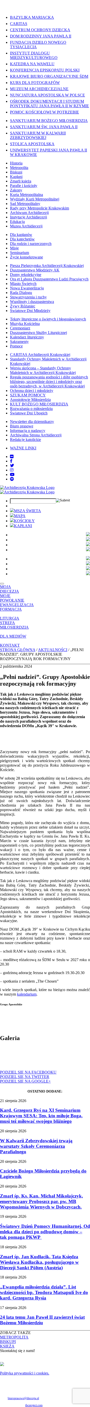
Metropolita (19, 167)
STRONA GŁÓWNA (17, 650)
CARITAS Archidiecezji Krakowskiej (40, 354)
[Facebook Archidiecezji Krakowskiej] (11, 461)
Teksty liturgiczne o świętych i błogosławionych (48, 319)
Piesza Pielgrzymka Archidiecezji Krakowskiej (47, 265)
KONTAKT (10, 645)
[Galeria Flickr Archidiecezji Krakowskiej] (12, 456)
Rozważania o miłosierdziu (31, 408)
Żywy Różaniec (22, 306)
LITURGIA (9, 618)
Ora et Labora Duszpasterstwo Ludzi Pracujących (49, 279)
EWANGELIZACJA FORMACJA (17, 607)
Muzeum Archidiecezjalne (39, 89)
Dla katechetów (22, 239)
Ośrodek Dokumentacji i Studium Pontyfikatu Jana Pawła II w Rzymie (49, 103)
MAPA (20, 516)
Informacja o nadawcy (27, 430)
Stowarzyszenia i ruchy (28, 297)
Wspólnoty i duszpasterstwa (32, 301)
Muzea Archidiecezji (26, 226)
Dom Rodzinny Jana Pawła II (40, 36)
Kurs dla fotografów (35, 82)
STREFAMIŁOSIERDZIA (14, 625)
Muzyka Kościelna (25, 323)
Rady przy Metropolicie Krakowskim (39, 208)
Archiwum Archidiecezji (29, 212)
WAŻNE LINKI (23, 448)
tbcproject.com (33, 1405)
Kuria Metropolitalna (26, 194)
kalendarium (26, 994)
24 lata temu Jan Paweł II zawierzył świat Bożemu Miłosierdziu (42, 1320)
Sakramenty (19, 341)
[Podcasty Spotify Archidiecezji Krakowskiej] (12, 479)
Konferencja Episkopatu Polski (45, 70)
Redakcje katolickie (25, 439)
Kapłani (16, 176)
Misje (14, 248)
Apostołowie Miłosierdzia (30, 399)
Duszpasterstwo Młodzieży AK (35, 270)
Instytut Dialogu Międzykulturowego (34, 55)
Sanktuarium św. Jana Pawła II (44, 127)
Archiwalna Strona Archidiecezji (36, 435)
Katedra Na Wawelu (32, 64)
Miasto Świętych (23, 283)
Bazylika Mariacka (32, 17)
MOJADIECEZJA (9, 589)
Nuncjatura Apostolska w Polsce (47, 95)
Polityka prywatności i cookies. (24, 1373)
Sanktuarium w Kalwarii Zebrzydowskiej (38, 135)
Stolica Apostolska (32, 144)
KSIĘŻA (7, 1346)
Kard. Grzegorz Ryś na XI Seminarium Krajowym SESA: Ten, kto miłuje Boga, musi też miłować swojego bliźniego (41, 1116)
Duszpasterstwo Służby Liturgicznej (38, 332)
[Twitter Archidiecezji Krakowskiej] (12, 465)
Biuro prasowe (21, 426)
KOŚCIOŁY (24, 521)
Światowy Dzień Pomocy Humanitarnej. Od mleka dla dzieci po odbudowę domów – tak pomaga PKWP (45, 1232)
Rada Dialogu (21, 292)
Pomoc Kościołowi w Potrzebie (44, 112)
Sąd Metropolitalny (25, 203)
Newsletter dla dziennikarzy (32, 421)
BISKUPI (8, 1342)
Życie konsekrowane (26, 257)
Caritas (18, 23)
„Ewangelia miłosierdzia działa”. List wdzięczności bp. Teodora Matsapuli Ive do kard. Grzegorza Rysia (44, 1292)
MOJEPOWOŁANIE (12, 598)
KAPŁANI (23, 526)
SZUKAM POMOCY (28, 395)
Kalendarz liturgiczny (27, 337)
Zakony (16, 190)
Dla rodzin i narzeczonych (31, 243)
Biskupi (16, 172)
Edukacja (17, 221)
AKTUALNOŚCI (52, 650)
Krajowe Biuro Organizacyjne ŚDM (49, 76)
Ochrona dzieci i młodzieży (31, 390)
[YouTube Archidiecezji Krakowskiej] (12, 474)
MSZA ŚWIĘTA (27, 511)
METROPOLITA (14, 1337)
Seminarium (19, 252)
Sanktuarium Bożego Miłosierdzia (49, 120)
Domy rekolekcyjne (25, 274)
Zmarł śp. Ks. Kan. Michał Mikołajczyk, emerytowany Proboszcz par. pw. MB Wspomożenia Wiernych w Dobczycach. (41, 1201)
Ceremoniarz (20, 328)
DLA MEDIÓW (13, 636)
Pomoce (16, 346)
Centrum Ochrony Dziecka (40, 30)
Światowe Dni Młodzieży (30, 310)
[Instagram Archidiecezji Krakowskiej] (12, 470)
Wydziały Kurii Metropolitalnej (34, 199)
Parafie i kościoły (23, 185)
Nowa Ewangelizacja (27, 288)
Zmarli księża (20, 181)
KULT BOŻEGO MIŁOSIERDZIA (39, 404)
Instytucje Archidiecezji (28, 217)
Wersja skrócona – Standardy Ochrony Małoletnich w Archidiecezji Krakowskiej (43, 370)
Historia (16, 163)
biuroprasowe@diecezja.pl (23, 1398)
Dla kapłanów (21, 234)
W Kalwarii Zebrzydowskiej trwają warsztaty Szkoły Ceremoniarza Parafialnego (36, 1146)
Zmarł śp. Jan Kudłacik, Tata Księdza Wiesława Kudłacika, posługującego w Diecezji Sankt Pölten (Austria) (39, 1262)
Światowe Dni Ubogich (29, 413)
